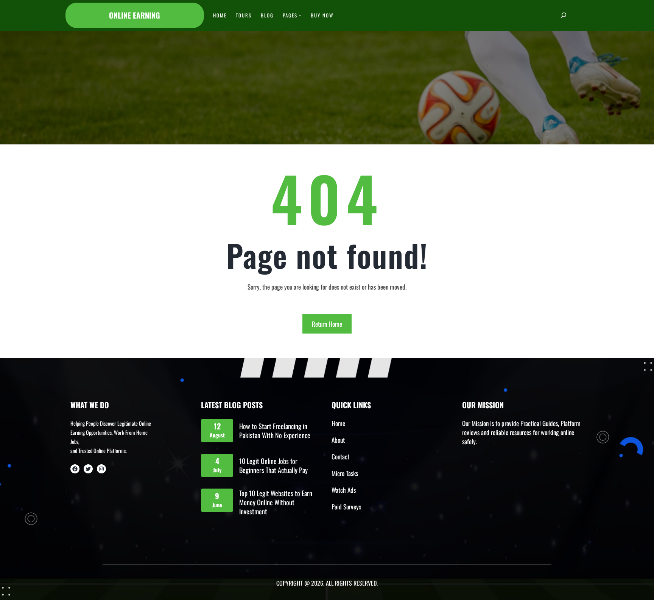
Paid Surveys (346, 506)
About (338, 440)
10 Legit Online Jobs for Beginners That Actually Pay (273, 465)
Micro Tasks (345, 473)
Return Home (327, 324)
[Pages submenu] (300, 15)
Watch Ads (344, 490)
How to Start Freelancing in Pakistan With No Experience (274, 430)
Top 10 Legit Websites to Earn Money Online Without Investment (275, 502)
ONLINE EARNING (134, 15)
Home (338, 423)
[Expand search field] (563, 15)
